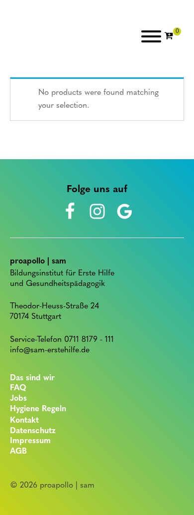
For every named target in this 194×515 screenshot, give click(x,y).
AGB (18, 452)
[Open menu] (151, 36)
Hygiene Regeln (38, 409)
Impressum (30, 441)
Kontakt (24, 421)
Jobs (18, 399)
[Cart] (172, 36)
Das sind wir (32, 378)
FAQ (18, 388)
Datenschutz (33, 431)
